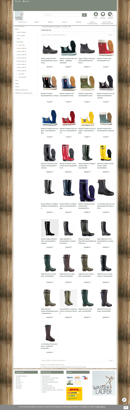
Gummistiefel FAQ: (47, 386)
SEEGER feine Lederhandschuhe (107, 22)
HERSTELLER (22, 22)
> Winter (17, 38)
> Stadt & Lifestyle (20, 32)
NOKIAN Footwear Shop (92, 22)
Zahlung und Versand (48, 380)
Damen (36, 22)
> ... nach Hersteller (20, 77)
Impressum (45, 384)
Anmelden (19, 388)
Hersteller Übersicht (21, 376)
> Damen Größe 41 (20, 64)
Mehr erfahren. (100, 406)
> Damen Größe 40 (20, 61)
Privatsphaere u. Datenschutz (50, 378)
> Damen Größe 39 (20, 58)
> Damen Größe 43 (20, 70)
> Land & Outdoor (20, 35)
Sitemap (18, 380)
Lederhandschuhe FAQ (48, 388)
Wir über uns (19, 382)
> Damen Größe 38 (20, 54)
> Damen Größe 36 (20, 48)
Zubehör (78, 22)
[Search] (84, 15)
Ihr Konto (18, 384)
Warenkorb (19, 386)
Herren (50, 22)
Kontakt (18, 378)
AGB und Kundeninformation (50, 382)
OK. (126, 407)
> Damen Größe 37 (20, 51)
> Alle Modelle (19, 42)
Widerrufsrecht (46, 376)
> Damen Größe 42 (20, 67)
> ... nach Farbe (19, 74)
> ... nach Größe (20, 45)
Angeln (64, 22)
